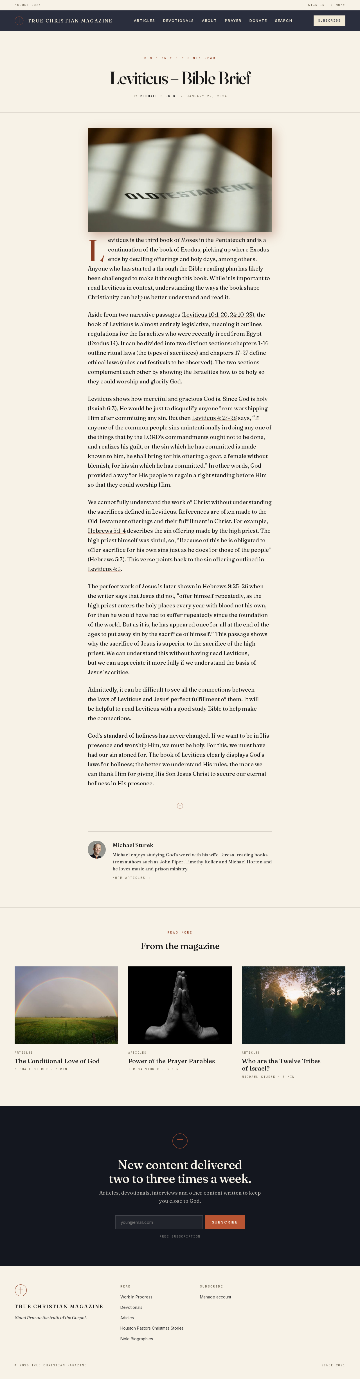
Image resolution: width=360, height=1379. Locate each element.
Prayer (233, 20)
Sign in (316, 5)
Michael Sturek (158, 96)
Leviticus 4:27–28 (214, 417)
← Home (338, 5)
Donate (258, 20)
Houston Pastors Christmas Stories (152, 1328)
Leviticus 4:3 (104, 568)
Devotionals (178, 20)
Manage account (215, 1297)
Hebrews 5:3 (106, 559)
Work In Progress (136, 1297)
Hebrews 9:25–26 (225, 586)
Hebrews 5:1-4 (107, 530)
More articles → (131, 878)
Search (283, 20)
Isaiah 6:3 (102, 408)
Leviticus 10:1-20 (205, 314)
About (209, 20)
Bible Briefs (161, 58)
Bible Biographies (136, 1338)
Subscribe (329, 20)
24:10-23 (241, 314)
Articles (144, 20)
